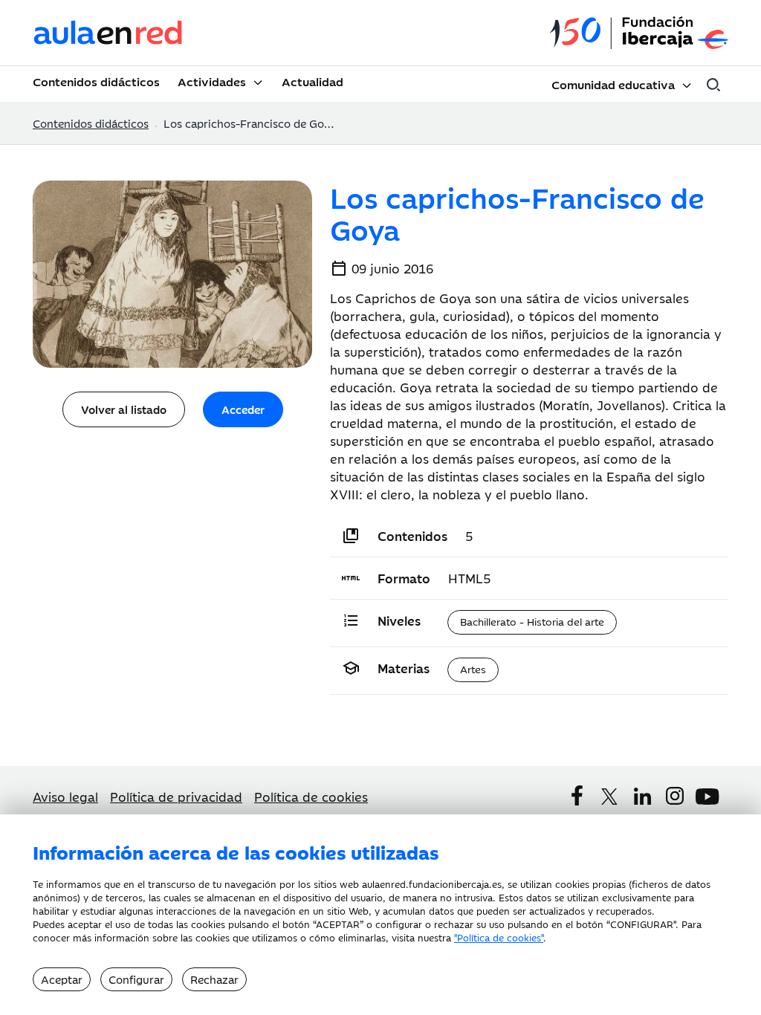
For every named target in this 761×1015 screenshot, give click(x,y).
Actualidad (312, 81)
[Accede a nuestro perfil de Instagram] (675, 796)
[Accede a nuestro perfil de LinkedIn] (642, 796)
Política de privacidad (176, 796)
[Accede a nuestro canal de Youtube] (707, 796)
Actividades (212, 81)
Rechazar (214, 979)
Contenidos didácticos (96, 81)
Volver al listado (123, 409)
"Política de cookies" (498, 937)
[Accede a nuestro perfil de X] (609, 796)
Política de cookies (311, 796)
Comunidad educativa (613, 84)
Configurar (136, 979)
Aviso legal (65, 796)
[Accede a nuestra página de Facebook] (577, 796)
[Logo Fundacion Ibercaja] (639, 33)
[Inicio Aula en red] (108, 32)
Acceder (243, 409)
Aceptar (61, 979)
